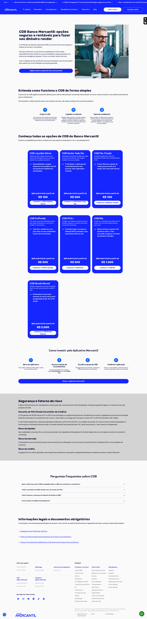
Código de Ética (96, 593)
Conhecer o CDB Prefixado (43, 268)
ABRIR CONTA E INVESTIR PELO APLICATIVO (46, 71)
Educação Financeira (97, 590)
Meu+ (93, 614)
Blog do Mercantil (82, 614)
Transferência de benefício (82, 584)
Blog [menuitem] (95, 9)
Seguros (77, 595)
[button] (4, 614)
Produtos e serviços (82, 567)
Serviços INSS (78, 570)
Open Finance (95, 587)
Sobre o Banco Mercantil (98, 570)
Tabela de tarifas (96, 601)
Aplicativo (111, 570)
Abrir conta (112, 9)
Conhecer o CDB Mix (107, 268)
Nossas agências (113, 587)
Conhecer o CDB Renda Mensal (43, 333)
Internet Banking (113, 584)
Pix (76, 587)
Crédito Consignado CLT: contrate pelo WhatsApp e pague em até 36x (70, 2)
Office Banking (110, 614)
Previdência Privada (80, 593)
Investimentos (79, 590)
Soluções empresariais (81, 601)
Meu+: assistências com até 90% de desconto (117, 2)
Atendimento (113, 567)
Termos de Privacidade (98, 595)
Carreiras (94, 576)
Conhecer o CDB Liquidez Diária (43, 203)
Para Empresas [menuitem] (51, 9)
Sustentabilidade (96, 581)
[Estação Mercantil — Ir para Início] (10, 9)
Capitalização (78, 598)
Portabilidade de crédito (81, 581)
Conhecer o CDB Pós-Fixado (107, 203)
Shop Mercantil (82, 616)
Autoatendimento (114, 576)
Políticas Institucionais (98, 598)
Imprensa (94, 579)
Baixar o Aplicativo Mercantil (73, 381)
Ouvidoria (111, 573)
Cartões (77, 576)
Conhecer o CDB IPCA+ (75, 268)
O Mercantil (96, 567)
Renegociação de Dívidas (115, 581)
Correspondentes (96, 584)
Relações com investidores (99, 573)
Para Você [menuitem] (37, 9)
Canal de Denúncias (114, 579)
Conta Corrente (79, 573)
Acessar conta (132, 9)
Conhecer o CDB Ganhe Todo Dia (75, 203)
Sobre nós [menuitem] (85, 9)
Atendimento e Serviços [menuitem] (69, 9)
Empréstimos (78, 579)
